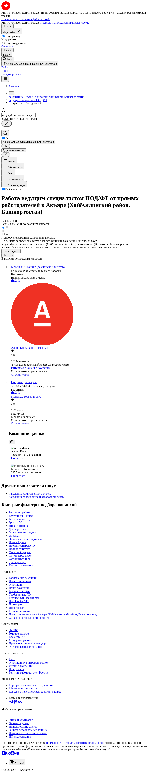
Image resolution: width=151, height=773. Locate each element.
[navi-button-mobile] (5, 79)
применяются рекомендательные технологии (74, 742)
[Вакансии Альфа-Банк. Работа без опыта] (79, 314)
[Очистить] (6, 123)
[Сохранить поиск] (5, 133)
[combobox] (18, 115)
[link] (7, 59)
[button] (5, 67)
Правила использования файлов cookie (64, 22)
